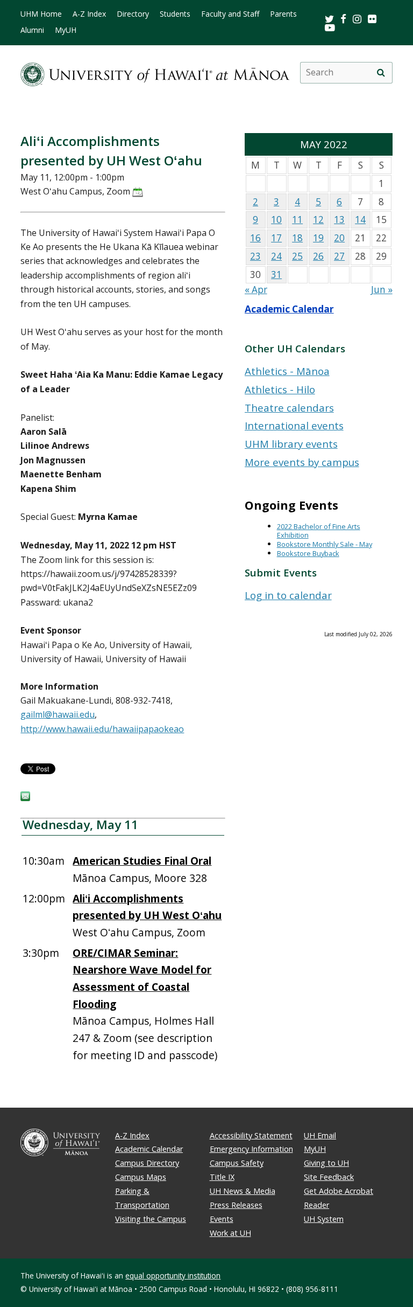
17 (276, 238)
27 (339, 256)
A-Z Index (89, 14)
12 (318, 219)
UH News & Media (242, 1191)
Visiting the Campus (150, 1219)
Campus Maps (140, 1177)
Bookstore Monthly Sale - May (324, 544)
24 (276, 256)
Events (221, 1219)
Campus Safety (237, 1163)
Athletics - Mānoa (287, 371)
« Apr (256, 289)
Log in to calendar (288, 595)
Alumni (32, 30)
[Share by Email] (25, 798)
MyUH (65, 30)
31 (276, 274)
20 (339, 238)
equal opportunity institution (172, 1275)
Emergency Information (251, 1149)
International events (294, 425)
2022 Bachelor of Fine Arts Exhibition (318, 531)
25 (297, 256)
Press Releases (236, 1205)
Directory (133, 14)
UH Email (320, 1135)
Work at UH (230, 1233)
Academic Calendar (289, 309)
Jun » (382, 289)
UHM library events (291, 443)
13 (339, 219)
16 (255, 238)
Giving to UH (326, 1163)
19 (318, 238)
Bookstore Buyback (308, 553)
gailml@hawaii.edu (57, 714)
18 (297, 238)
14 (360, 219)
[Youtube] (330, 27)
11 (297, 219)
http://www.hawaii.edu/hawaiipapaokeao (102, 729)
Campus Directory (147, 1163)
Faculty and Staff (230, 14)
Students (175, 14)
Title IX (222, 1177)
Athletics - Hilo (280, 389)
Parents (283, 14)
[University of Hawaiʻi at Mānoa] (154, 72)
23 (255, 256)
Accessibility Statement (251, 1135)
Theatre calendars (289, 407)
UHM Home (41, 14)
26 (318, 256)
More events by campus (302, 462)
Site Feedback (329, 1177)
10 (276, 219)
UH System (324, 1219)
